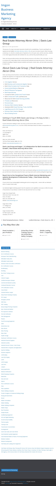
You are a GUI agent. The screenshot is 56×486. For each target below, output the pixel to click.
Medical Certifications (6, 371)
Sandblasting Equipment (6, 415)
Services (22, 28)
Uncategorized (12, 37)
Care (2, 275)
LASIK (2, 359)
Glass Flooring (4, 331)
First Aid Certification (6, 314)
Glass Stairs (4, 333)
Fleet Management (5, 316)
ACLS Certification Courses (7, 254)
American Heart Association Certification (10, 263)
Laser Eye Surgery (5, 357)
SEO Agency (4, 452)
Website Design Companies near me (45, 448)
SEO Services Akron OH (13, 452)
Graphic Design (4, 335)
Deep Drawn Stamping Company (9, 294)
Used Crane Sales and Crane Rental (9, 431)
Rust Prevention (5, 410)
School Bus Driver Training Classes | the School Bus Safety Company (27, 233)
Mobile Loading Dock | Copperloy (46, 231)
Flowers (3, 319)
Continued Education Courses (8, 285)
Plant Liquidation (5, 388)
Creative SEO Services (37, 452)
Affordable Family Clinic (6, 258)
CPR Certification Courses (7, 287)
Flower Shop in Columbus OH (31, 450)
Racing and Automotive (6, 395)
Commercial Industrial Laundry (8, 282)
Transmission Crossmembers (8, 427)
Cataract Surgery (5, 278)
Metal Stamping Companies (7, 374)
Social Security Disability (6, 419)
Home (7, 28)
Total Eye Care (4, 424)
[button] (17, 29)
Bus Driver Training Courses (7, 273)
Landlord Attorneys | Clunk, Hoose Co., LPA (41, 220)
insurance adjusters (5, 352)
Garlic (2, 323)
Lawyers (3, 367)
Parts (2, 386)
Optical (2, 381)
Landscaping (4, 355)
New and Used (4, 379)
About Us (13, 28)
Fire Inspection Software (7, 311)
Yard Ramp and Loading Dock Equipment (11, 443)
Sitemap (3, 474)
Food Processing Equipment (7, 321)
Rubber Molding (5, 403)
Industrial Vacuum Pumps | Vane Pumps (10, 345)
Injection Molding (5, 350)
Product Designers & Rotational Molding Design (12, 393)
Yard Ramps (9, 448)
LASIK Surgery (4, 362)
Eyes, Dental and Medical (7, 309)
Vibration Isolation (5, 439)
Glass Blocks (4, 328)
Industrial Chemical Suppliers (8, 340)
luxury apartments (5, 369)
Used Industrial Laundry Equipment (9, 434)
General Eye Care (5, 326)
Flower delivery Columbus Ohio (16, 450)
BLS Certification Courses (7, 266)
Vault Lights (49, 450)
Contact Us (46, 28)
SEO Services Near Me (31, 448)
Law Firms (5, 37)
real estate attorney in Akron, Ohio (22, 51)
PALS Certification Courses (7, 383)
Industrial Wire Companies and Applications (11, 347)
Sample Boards (4, 412)
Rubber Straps (4, 407)
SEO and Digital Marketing (7, 417)
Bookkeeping (4, 268)
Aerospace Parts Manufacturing (8, 256)
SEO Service (22, 448)
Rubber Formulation (6, 400)
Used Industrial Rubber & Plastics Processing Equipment (14, 436)
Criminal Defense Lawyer (7, 292)
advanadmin (15, 46)
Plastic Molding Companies (7, 391)
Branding (3, 270)
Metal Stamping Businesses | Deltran (13, 220)
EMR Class (3, 302)
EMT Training (4, 304)
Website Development (6, 441)
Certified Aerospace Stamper (8, 280)
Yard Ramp (3, 448)
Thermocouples (5, 422)
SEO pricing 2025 (5, 450)
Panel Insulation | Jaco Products (9, 231)
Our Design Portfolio (35, 28)
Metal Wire (3, 376)
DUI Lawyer (4, 297)
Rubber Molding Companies (7, 405)
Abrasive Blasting (5, 251)
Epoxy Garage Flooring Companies (9, 306)
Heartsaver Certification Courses (8, 338)
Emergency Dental (5, 299)
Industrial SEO (28, 452)
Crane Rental (4, 290)
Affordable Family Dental (7, 261)
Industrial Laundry (5, 343)
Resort (2, 398)
